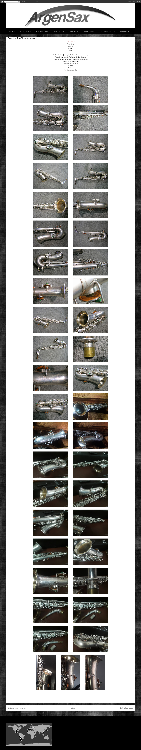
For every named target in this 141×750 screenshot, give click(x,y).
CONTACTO (25, 31)
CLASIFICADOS (108, 31)
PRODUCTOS (42, 31)
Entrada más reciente (17, 708)
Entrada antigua (126, 708)
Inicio (73, 708)
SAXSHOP (73, 31)
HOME (12, 31)
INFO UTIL (124, 31)
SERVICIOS (59, 31)
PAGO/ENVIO (89, 31)
